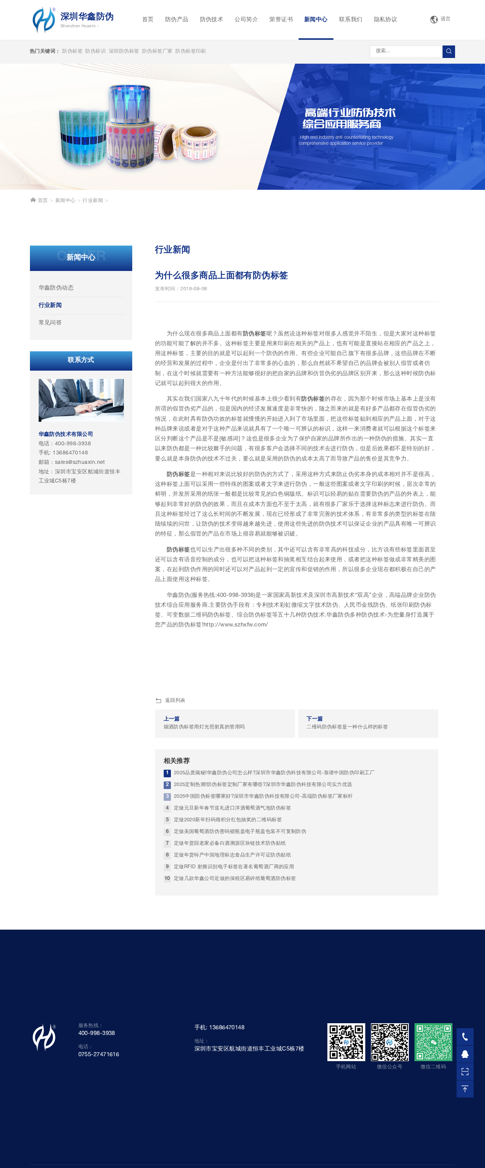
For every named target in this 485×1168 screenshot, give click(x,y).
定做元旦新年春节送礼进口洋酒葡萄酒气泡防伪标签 (232, 808)
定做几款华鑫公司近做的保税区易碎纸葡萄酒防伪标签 (235, 879)
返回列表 (175, 700)
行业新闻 (93, 201)
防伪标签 (72, 51)
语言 (446, 19)
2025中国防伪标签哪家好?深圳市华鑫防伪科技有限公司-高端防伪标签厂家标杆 (263, 796)
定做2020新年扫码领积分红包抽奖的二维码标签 (228, 820)
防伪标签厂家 (157, 51)
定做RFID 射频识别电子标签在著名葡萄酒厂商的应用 (234, 867)
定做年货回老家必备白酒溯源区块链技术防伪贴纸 (230, 843)
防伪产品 (177, 20)
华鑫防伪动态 (56, 288)
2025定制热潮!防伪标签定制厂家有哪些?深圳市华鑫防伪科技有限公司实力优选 (263, 785)
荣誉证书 (281, 20)
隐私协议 (385, 20)
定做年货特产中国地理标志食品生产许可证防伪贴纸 (232, 855)
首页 (148, 20)
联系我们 (351, 20)
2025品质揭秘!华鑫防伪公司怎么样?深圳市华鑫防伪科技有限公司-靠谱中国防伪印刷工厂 (274, 773)
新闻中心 (316, 20)
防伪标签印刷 (190, 51)
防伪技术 (212, 20)
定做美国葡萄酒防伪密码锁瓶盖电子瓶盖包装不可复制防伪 (240, 832)
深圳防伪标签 (124, 51)
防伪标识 (95, 51)
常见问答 (50, 323)
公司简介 (246, 20)
